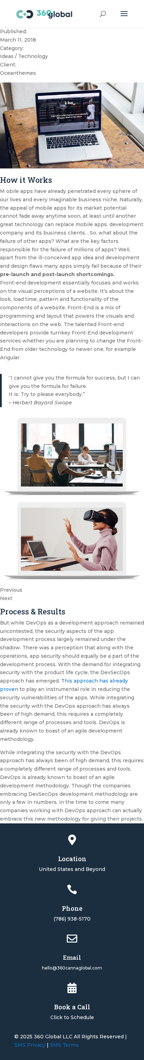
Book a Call (72, 1007)
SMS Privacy (29, 1045)
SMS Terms (64, 1045)
